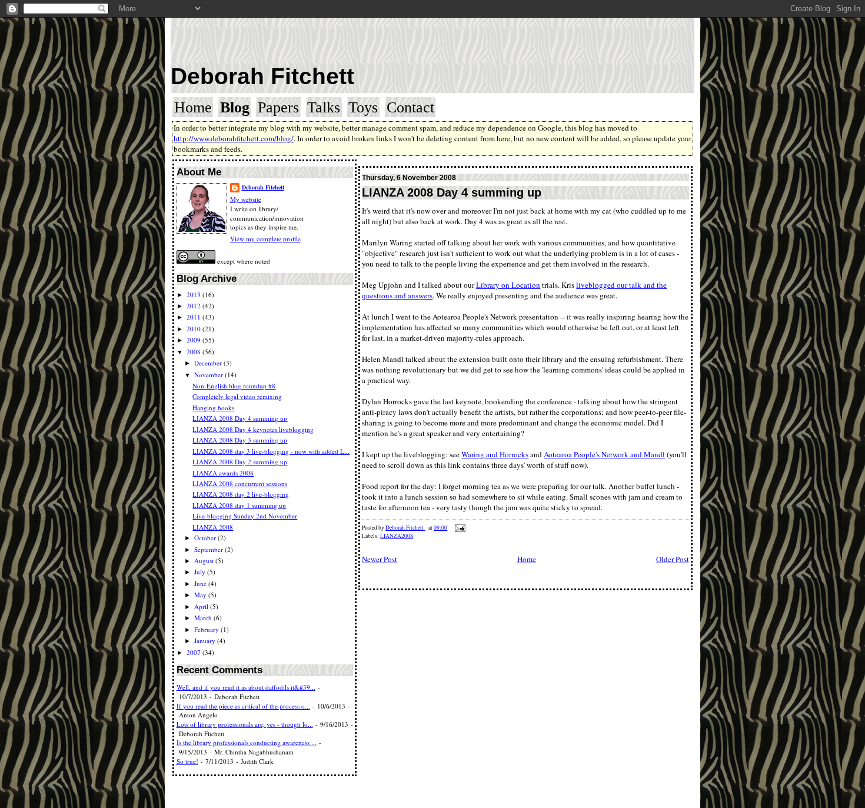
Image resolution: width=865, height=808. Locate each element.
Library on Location (508, 285)
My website (245, 199)
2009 (194, 339)
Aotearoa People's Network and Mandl (604, 454)
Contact (410, 107)
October (206, 537)
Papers (278, 107)
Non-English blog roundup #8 (233, 385)
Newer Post (379, 559)
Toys (363, 107)
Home (193, 107)
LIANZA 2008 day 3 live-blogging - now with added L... (271, 451)
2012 (194, 305)
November (209, 374)
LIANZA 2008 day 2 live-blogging (240, 494)
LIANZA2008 (396, 536)
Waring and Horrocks (494, 454)
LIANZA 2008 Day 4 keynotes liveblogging (253, 429)
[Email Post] (459, 527)
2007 (194, 652)
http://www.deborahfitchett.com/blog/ (234, 138)
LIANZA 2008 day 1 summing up (239, 505)
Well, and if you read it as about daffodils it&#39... (246, 687)
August (204, 560)
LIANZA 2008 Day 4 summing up (239, 418)
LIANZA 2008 (212, 527)
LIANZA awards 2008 (223, 472)
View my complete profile (265, 238)
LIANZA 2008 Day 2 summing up (239, 461)
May (201, 594)
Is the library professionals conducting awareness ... (247, 742)
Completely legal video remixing (237, 396)
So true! (187, 761)
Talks (323, 107)
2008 (194, 351)
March (204, 617)
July (200, 571)
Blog (234, 107)
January (205, 640)
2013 (194, 294)
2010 (194, 328)
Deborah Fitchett (262, 76)
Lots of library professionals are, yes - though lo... (245, 724)
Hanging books (213, 407)
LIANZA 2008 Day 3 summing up (239, 439)
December (209, 362)
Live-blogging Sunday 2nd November (244, 515)
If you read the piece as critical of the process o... (243, 705)
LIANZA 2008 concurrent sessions (239, 483)
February (207, 629)
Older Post (672, 559)
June (201, 583)
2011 (194, 316)
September (209, 549)
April (202, 606)
